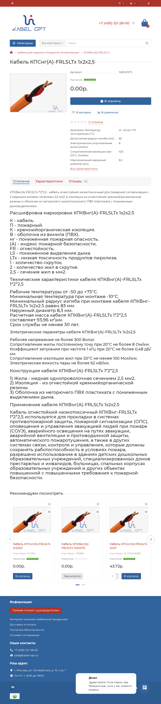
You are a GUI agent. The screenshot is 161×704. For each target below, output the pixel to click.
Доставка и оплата (23, 624)
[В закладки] (49, 504)
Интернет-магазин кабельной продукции (39, 619)
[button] (78, 584)
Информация (21, 602)
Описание (21, 181)
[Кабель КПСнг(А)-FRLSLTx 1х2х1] (129, 519)
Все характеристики (84, 168)
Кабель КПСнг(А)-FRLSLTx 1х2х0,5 (31, 546)
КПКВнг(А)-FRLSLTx (97, 52)
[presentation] (10, 539)
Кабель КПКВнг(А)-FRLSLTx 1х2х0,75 (75, 546)
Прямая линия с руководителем (35, 610)
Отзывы (78, 181)
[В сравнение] (49, 511)
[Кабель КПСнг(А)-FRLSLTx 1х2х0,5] (32, 519)
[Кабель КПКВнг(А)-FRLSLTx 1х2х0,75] (80, 519)
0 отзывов (96, 122)
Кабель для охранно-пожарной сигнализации (48, 52)
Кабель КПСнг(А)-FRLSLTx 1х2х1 (128, 546)
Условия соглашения (24, 635)
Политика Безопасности (27, 629)
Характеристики (49, 181)
